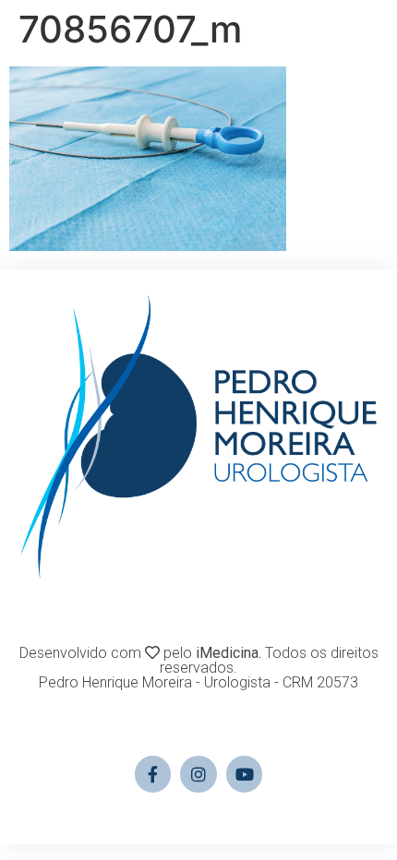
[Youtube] (244, 774)
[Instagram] (198, 774)
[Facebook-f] (153, 774)
